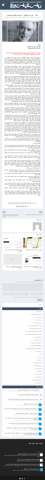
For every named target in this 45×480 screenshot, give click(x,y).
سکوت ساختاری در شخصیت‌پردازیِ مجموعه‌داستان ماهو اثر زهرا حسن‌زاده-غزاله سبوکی (23, 423)
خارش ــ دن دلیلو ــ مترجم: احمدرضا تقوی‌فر (33, 249)
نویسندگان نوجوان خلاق (37, 380)
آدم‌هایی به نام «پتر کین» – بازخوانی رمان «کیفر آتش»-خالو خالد (27, 413)
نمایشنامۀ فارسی (39, 377)
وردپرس (14, 477)
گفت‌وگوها (40, 371)
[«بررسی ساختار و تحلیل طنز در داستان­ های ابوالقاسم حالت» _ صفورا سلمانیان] (32, 259)
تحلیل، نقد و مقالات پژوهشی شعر (36, 328)
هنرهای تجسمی (39, 383)
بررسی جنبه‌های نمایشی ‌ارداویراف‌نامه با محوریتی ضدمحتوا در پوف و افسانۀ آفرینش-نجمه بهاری (21, 408)
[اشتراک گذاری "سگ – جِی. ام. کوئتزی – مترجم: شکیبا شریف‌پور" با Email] (11, 203)
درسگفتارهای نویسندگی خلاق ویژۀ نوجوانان (34, 348)
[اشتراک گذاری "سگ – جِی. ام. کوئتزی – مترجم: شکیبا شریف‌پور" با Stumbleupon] (14, 203)
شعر (41, 354)
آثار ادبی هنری (25, 17)
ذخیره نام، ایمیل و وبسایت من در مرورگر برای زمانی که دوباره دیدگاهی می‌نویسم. (27, 297)
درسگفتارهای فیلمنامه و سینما (37, 345)
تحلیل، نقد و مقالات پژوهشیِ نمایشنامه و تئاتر (34, 334)
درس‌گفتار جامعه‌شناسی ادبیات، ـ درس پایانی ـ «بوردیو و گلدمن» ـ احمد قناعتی (14, 267)
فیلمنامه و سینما (39, 368)
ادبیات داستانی (20, 17)
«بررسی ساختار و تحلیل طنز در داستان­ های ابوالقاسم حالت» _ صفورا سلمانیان (33, 267)
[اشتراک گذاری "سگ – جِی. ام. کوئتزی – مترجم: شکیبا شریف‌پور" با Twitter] (28, 203)
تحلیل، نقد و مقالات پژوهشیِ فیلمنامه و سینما (34, 331)
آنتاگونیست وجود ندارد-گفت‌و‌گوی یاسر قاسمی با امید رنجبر (28, 394)
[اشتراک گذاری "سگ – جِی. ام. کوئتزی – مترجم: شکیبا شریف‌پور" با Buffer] (16, 203)
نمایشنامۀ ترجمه (39, 374)
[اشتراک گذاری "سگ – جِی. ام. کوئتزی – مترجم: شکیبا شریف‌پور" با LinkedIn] (18, 203)
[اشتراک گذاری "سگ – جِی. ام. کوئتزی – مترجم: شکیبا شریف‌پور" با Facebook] (30, 203)
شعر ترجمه (40, 357)
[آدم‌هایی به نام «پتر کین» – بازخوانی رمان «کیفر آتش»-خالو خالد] (40, 414)
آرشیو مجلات (39, 317)
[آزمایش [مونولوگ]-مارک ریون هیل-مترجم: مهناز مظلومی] (12, 242)
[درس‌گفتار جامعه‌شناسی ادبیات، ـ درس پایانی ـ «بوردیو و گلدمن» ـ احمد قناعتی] (12, 259)
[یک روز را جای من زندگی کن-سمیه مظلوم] (40, 404)
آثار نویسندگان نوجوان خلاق (37, 314)
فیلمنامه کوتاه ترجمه (38, 362)
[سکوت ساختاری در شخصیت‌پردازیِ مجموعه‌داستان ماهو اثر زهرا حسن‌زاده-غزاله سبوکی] (40, 424)
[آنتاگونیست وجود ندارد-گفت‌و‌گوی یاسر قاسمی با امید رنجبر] (40, 395)
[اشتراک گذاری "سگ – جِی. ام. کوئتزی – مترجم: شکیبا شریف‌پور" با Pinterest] (21, 203)
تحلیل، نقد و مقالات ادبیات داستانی (36, 325)
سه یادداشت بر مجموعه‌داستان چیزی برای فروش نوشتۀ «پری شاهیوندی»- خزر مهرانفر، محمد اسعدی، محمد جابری (22, 428)
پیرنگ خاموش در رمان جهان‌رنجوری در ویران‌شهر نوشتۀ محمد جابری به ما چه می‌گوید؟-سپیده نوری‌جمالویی (21, 418)
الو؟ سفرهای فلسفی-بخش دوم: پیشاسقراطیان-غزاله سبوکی (28, 390)
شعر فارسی (40, 360)
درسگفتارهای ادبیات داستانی (37, 343)
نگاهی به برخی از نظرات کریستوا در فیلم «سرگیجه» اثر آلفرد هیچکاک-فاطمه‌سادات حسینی (23, 399)
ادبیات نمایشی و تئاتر (38, 323)
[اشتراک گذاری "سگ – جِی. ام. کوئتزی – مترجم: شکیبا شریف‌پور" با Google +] (25, 203)
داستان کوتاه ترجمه (14, 17)
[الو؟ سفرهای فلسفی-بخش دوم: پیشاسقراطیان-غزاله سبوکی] (40, 390)
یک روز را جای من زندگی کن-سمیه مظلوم (31, 404)
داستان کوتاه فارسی (38, 340)
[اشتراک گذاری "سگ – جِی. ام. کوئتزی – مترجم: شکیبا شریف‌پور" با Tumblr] (23, 203)
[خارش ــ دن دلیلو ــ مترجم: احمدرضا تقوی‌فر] (32, 242)
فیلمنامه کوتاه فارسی (38, 365)
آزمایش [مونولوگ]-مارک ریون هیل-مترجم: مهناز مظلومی (13, 250)
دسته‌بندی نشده (39, 351)
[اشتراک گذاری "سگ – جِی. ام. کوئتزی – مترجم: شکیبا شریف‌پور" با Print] (9, 203)
